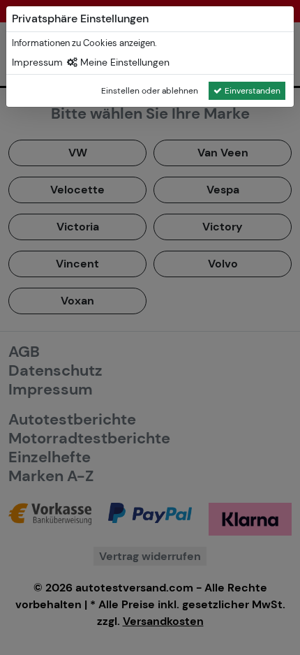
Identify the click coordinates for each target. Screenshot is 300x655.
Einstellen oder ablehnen (149, 90)
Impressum (37, 62)
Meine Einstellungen (123, 62)
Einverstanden (252, 90)
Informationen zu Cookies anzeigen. (84, 43)
